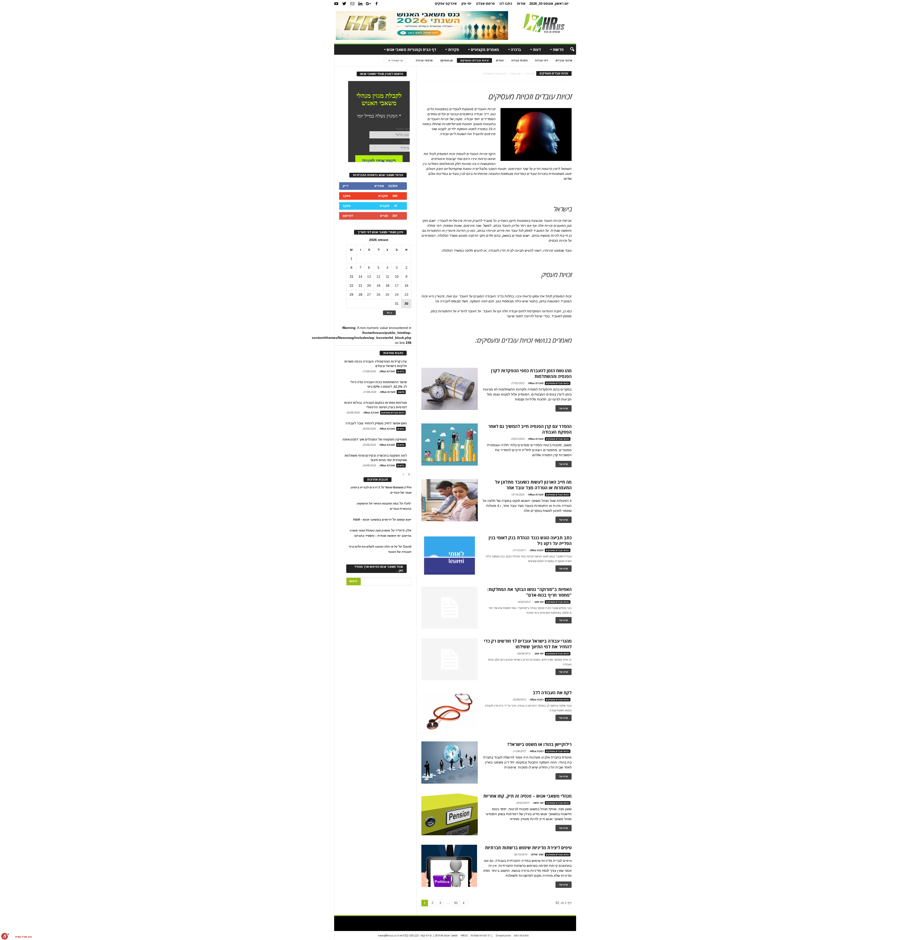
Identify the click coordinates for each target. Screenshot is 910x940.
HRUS (464, 935)
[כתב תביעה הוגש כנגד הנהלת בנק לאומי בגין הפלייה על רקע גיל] (449, 556)
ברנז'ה (516, 49)
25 (387, 294)
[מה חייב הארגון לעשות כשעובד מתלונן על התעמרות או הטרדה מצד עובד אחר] (449, 500)
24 (397, 294)
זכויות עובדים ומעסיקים (474, 60)
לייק (345, 186)
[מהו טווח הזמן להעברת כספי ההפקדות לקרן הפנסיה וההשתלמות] (449, 389)
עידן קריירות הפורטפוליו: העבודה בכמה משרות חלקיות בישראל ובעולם (375, 363)
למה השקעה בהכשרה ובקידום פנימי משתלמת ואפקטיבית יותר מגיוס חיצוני (376, 457)
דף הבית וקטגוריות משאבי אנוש (411, 49)
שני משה (538, 802)
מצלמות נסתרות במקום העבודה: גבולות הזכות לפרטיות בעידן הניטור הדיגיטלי (375, 404)
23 (406, 294)
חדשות (558, 49)
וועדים (500, 60)
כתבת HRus (536, 550)
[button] (569, 49)
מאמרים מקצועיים (485, 49)
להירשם (348, 216)
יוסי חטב (538, 602)
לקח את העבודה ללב (552, 692)
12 (378, 276)
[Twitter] (344, 3)
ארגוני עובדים (563, 60)
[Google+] (368, 3)
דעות (537, 49)
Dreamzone (503, 935)
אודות (521, 3)
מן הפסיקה (446, 60)
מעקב (346, 196)
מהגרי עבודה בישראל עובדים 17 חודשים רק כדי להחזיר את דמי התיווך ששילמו (528, 643)
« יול (389, 312)
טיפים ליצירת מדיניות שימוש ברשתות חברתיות (528, 847)
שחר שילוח (537, 854)
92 (456, 903)
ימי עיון (466, 3)
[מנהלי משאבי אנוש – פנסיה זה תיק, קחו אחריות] (449, 814)
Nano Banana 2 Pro (398, 487)
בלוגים (401, 371)
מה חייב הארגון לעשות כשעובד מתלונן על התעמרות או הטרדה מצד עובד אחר (533, 484)
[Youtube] (336, 3)
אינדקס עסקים (446, 3)
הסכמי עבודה (519, 60)
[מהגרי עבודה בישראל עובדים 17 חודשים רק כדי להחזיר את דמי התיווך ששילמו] (449, 659)
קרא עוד (563, 408)
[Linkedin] (360, 3)
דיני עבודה (541, 60)
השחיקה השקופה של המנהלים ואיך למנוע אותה (374, 439)
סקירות (453, 49)
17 (397, 285)
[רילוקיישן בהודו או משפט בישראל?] (449, 762)
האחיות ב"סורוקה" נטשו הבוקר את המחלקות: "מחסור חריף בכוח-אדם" (529, 592)
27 (369, 294)
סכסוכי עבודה (424, 60)
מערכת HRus (535, 383)
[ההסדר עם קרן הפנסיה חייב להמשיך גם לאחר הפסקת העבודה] (449, 444)
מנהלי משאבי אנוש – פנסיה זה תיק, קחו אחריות (527, 796)
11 (387, 276)
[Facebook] (376, 3)
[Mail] (352, 3)
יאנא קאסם (404, 519)
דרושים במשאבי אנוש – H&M (372, 519)
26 (378, 294)
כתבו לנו (506, 3)
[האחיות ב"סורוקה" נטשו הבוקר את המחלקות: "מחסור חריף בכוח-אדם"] (449, 607)
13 (369, 276)
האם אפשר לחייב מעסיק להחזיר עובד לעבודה (376, 423)
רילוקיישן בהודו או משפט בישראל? (539, 744)
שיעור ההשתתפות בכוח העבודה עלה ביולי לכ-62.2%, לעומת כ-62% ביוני (378, 384)
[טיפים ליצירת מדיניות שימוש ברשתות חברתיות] (449, 866)
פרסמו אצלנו (485, 3)
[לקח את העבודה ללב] (449, 711)
